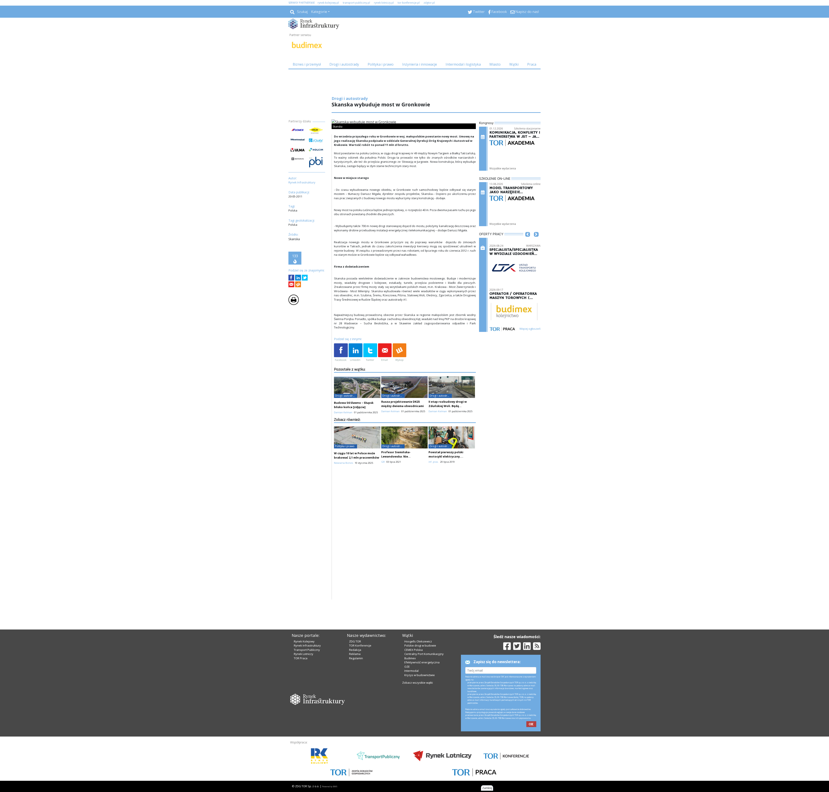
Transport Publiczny (307, 730)
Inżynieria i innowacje (419, 64)
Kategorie (319, 11)
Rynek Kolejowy (304, 721)
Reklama (355, 734)
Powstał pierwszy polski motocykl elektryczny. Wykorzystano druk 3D (446, 536)
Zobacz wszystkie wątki (417, 762)
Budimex (410, 738)
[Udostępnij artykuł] (298, 278)
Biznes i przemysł (307, 64)
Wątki (514, 64)
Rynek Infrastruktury (307, 725)
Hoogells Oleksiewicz (418, 721)
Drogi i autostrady (344, 64)
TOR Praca (300, 738)
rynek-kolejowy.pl (328, 3)
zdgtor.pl (429, 3)
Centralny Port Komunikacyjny (424, 734)
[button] (527, 241)
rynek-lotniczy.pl (384, 3)
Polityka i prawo (381, 64)
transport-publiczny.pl (356, 3)
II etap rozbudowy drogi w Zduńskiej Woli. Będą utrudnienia (448, 486)
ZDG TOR (355, 721)
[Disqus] (405, 624)
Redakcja (355, 730)
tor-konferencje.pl (409, 3)
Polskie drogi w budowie (420, 725)
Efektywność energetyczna (422, 742)
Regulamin (356, 738)
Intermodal (411, 751)
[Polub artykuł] (291, 278)
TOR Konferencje (360, 725)
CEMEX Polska (413, 730)
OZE (407, 746)
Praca (531, 64)
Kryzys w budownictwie (419, 755)
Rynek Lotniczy (303, 734)
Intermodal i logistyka (463, 64)
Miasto (495, 64)
